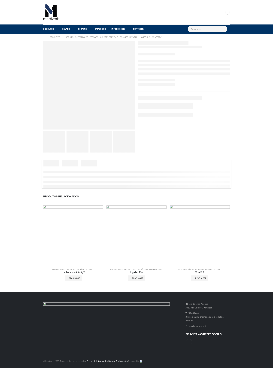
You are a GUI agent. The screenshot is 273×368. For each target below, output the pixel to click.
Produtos (48, 29)
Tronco (91, 269)
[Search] (223, 29)
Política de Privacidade (97, 361)
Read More (74, 278)
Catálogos (100, 29)
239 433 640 (193, 313)
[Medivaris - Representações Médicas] (51, 12)
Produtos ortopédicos (77, 269)
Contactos (139, 29)
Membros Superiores (118, 269)
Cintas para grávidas (185, 269)
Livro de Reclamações (118, 361)
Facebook (189, 342)
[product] (73, 235)
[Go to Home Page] (44, 37)
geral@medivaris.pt (197, 326)
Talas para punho (155, 269)
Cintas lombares (59, 269)
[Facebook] (227, 12)
